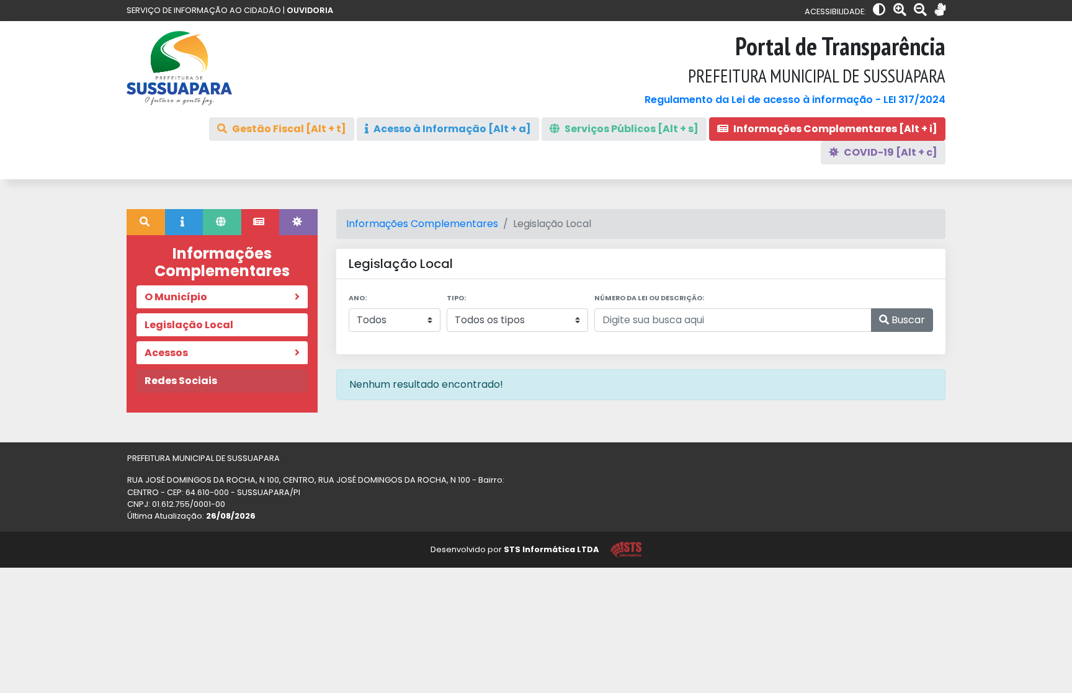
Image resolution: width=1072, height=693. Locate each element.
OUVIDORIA (310, 10)
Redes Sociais (181, 380)
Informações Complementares (422, 224)
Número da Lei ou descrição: (649, 298)
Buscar (907, 320)
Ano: (358, 298)
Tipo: (456, 298)
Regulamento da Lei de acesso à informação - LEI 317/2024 (795, 99)
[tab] (146, 222)
